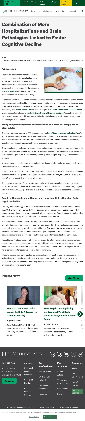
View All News (74, 278)
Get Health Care (11, 2)
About (25, 2)
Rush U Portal (63, 3)
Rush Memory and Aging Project (61, 133)
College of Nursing (28, 381)
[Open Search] (82, 11)
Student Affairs (60, 373)
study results (10, 91)
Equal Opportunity (47, 407)
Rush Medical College (27, 391)
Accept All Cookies (49, 417)
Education (34, 11)
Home (3, 57)
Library (53, 2)
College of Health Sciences (28, 371)
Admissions (47, 11)
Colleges (28, 363)
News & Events (75, 383)
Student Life (59, 11)
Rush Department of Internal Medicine (47, 113)
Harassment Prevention (69, 407)
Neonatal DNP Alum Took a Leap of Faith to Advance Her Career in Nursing (22, 312)
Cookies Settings (34, 417)
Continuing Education (43, 387)
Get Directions (76, 375)
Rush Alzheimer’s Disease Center (67, 109)
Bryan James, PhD (24, 109)
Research (72, 11)
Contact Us (9, 380)
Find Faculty (42, 3)
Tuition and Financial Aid (62, 381)
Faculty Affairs (45, 371)
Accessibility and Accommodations (20, 407)
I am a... (78, 2)
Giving (33, 2)
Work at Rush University (44, 378)
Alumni (75, 368)
